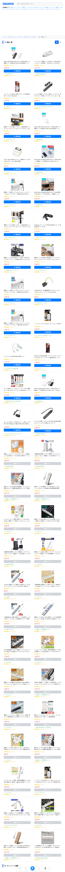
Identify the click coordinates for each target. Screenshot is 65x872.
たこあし (30, 7)
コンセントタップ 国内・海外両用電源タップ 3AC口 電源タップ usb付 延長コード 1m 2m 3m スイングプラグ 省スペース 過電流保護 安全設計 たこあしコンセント (47, 650)
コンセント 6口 (8, 9)
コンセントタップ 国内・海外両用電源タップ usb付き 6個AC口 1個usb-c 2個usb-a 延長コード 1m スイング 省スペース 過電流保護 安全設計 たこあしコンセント (17, 781)
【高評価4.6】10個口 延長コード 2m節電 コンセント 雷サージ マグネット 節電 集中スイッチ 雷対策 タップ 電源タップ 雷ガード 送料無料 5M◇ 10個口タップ (17, 618)
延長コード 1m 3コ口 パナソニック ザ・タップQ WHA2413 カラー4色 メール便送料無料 (47, 716)
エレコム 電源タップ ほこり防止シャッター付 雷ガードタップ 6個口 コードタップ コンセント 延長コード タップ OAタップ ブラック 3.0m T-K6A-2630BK (47, 95)
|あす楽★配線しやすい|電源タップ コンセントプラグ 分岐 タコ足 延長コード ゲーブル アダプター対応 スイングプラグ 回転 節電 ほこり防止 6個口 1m (17, 650)
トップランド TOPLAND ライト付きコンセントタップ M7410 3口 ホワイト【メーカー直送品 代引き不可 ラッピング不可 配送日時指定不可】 (47, 781)
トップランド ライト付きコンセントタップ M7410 (47, 323)
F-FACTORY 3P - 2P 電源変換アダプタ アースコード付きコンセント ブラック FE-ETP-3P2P (47, 291)
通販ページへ (17, 463)
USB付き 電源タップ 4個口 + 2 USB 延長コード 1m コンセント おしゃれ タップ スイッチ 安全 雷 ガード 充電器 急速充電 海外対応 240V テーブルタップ (47, 683)
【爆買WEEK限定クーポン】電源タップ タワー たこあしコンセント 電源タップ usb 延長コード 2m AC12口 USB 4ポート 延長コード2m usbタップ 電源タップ (47, 455)
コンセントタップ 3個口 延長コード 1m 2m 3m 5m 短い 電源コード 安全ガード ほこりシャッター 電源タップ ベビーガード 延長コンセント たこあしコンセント (17, 520)
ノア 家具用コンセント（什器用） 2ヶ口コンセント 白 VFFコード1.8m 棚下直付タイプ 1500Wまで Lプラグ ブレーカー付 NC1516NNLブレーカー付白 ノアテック (47, 846)
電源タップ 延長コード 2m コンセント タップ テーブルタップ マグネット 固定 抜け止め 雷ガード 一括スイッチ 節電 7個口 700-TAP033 (17, 324)
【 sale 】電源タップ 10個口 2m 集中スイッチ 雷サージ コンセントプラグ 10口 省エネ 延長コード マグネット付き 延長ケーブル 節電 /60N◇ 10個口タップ (17, 585)
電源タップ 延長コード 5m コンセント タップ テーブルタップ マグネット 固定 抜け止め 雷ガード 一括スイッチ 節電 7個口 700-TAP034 (17, 193)
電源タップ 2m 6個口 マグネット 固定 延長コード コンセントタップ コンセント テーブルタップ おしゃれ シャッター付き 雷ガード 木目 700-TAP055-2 (17, 127)
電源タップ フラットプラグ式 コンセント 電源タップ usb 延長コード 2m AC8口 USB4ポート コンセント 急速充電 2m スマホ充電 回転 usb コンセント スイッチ (17, 455)
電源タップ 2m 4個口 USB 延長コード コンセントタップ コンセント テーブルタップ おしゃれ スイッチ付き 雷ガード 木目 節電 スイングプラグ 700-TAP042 (47, 258)
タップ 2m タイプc (48, 9)
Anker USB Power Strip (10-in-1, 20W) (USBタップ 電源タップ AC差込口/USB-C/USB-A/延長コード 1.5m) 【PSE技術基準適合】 (47, 127)
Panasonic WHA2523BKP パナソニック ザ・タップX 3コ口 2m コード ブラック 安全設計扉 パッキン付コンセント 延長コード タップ (47, 356)
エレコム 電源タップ (46, 7)
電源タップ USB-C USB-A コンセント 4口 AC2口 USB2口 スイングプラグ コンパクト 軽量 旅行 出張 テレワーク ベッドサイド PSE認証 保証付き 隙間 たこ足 (17, 748)
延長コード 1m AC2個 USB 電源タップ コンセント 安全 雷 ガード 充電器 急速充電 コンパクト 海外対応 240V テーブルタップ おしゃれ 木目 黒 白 (47, 748)
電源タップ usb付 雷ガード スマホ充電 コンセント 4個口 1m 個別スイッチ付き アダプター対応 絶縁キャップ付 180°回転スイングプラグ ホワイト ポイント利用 (47, 520)
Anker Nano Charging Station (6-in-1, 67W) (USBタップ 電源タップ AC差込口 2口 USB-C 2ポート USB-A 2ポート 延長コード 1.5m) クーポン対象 (47, 160)
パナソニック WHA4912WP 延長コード (14, 356)
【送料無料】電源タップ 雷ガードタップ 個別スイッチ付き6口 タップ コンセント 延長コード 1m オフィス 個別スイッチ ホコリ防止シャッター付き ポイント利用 (47, 585)
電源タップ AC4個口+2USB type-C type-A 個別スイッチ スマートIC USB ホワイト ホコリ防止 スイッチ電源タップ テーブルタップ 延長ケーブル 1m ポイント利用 (17, 683)
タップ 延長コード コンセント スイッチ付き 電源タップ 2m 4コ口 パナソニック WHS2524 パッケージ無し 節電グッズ (17, 389)
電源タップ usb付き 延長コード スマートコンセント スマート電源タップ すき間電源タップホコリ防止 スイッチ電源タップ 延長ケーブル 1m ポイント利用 (47, 553)
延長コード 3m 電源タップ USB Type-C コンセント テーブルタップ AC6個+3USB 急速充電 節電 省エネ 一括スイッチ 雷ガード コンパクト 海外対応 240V (47, 487)
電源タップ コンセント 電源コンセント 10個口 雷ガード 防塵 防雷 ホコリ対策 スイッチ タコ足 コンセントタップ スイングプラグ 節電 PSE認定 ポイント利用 (17, 716)
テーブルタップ (56, 9)
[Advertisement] (32, 23)
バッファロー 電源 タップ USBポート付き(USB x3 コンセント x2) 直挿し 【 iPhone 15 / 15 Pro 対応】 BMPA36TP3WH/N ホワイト (47, 62)
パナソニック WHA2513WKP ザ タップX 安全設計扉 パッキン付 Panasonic (17, 95)
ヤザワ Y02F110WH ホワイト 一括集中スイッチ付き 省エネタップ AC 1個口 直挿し (17, 160)
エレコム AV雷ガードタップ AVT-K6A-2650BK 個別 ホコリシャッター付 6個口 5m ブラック (47, 422)
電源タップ (24, 7)
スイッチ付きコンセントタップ (27, 9)
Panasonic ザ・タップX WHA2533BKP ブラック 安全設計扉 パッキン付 (47, 225)
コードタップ (16, 9)
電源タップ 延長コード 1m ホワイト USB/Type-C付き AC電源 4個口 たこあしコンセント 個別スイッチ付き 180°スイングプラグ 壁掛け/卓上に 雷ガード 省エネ (47, 814)
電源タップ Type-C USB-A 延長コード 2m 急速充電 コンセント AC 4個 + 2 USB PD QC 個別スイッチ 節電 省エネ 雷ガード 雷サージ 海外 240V (47, 618)
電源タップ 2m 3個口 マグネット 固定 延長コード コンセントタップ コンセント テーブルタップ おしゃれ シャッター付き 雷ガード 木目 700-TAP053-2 (17, 226)
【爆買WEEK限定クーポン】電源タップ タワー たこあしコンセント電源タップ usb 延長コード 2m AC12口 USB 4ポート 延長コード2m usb (17, 553)
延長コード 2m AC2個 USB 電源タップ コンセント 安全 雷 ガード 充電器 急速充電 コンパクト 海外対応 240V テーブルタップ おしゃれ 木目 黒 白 (17, 487)
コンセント (19, 7)
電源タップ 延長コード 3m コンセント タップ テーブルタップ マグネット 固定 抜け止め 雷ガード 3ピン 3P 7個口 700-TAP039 (17, 291)
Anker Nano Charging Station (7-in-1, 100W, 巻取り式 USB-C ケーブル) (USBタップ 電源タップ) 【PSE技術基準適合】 (47, 193)
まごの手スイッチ (37, 7)
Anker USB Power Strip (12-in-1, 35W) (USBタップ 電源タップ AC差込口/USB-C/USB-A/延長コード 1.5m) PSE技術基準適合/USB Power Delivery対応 (17, 62)
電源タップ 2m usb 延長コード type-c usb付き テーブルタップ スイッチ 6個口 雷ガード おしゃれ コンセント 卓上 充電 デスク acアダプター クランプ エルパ (17, 258)
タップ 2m (40, 9)
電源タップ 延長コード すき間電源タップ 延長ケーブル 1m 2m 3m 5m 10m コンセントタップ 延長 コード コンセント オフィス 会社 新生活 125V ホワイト (17, 814)
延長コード (13, 7)
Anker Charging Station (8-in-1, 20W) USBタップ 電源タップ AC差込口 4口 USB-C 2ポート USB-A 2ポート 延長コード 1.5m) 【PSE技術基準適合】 (47, 389)
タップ (36, 9)
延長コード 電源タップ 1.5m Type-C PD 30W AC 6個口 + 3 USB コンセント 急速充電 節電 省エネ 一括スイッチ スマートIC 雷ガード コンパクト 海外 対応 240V (17, 846)
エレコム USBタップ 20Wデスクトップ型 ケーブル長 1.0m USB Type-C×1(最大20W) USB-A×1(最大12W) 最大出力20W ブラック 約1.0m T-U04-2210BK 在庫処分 (17, 423)
